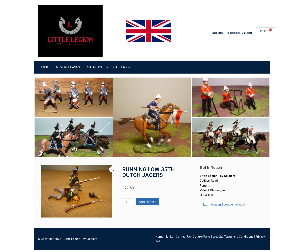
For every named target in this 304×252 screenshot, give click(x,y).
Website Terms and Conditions (233, 236)
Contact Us (183, 236)
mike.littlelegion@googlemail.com (222, 204)
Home (159, 236)
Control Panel (202, 236)
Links (169, 236)
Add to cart (147, 202)
